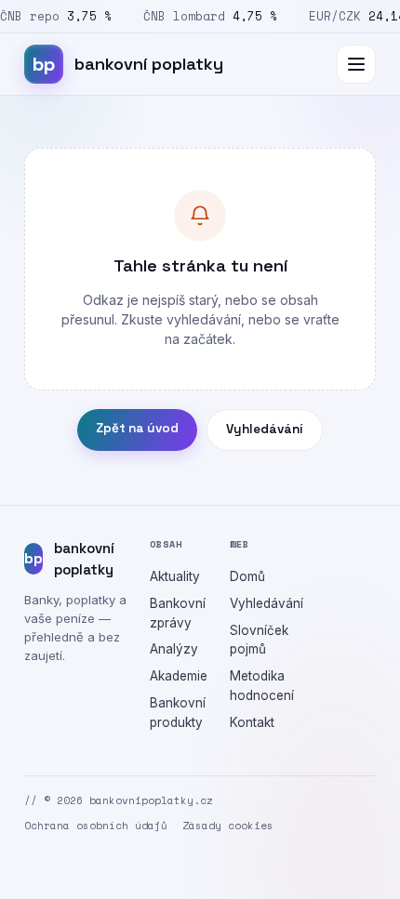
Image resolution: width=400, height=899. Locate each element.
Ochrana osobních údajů (95, 825)
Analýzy (174, 648)
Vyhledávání (264, 429)
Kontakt (252, 722)
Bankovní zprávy (178, 613)
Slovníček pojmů (259, 640)
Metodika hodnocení (262, 685)
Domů (247, 576)
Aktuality (175, 576)
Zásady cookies (227, 825)
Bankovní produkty (178, 712)
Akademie (178, 675)
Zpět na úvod (137, 428)
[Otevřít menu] (356, 64)
